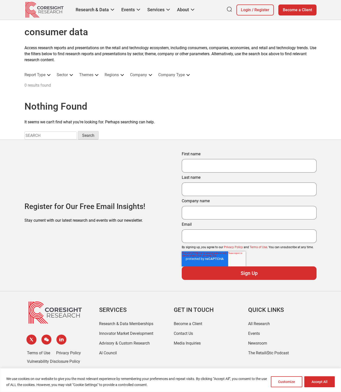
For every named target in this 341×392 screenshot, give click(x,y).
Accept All (320, 382)
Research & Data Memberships (126, 323)
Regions (112, 75)
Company (138, 75)
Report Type (34, 75)
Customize (286, 382)
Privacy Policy (233, 247)
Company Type (171, 75)
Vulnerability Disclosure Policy (53, 361)
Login (246, 9)
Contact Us (183, 333)
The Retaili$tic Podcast (268, 353)
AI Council (108, 353)
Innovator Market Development (126, 333)
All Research (259, 323)
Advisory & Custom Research (124, 343)
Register (261, 9)
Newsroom (257, 343)
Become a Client (297, 9)
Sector (62, 75)
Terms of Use (258, 247)
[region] (170, 380)
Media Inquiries (187, 343)
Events (254, 333)
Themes (86, 75)
